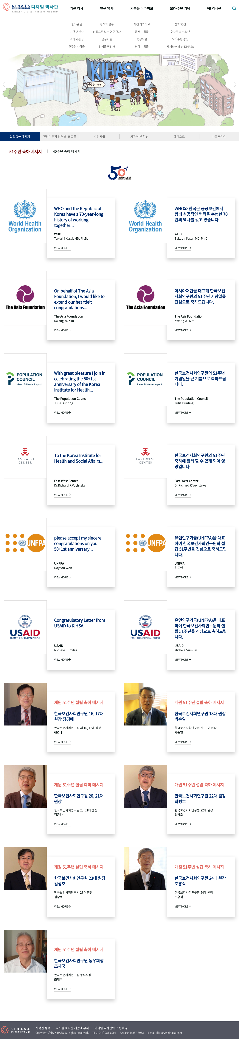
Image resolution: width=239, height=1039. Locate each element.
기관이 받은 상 (139, 136)
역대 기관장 (76, 39)
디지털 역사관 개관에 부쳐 (72, 1028)
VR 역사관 (214, 8)
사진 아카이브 (142, 24)
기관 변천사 (76, 32)
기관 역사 (76, 8)
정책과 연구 (107, 24)
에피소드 (179, 136)
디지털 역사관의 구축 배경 (111, 1028)
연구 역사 (107, 8)
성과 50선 (180, 24)
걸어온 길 (76, 24)
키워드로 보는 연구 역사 (107, 32)
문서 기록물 (142, 32)
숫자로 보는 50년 (180, 32)
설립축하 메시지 (20, 136)
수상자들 (99, 136)
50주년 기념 (180, 8)
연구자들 (107, 39)
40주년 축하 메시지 (66, 151)
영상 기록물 (142, 46)
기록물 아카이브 (141, 8)
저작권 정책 (42, 1028)
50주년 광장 (180, 39)
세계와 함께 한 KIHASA (180, 46)
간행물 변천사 (107, 46)
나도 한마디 (219, 136)
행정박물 (142, 39)
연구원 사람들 (77, 46)
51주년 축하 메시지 (25, 151)
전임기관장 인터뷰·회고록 (59, 136)
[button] (235, 84)
